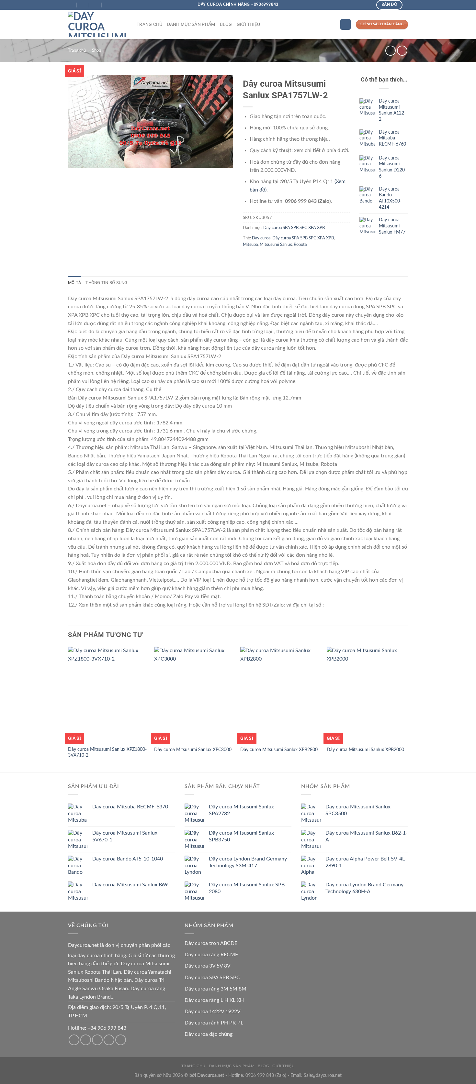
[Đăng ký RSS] (109, 1040)
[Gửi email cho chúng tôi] (85, 1040)
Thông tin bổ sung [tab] (106, 282)
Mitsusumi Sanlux (276, 244)
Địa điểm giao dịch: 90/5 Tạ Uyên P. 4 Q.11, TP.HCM (117, 1011)
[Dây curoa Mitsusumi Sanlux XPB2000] (367, 694)
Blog (226, 24)
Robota (300, 244)
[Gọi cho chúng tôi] (97, 1040)
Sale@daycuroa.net (323, 1075)
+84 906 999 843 (106, 1028)
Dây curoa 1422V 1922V (213, 1011)
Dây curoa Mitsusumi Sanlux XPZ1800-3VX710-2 (107, 752)
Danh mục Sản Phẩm (191, 24)
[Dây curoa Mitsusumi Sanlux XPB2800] (280, 694)
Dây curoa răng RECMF (211, 954)
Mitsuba (250, 244)
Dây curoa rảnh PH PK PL (214, 1022)
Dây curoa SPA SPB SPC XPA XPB (294, 228)
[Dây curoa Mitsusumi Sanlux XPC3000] (194, 694)
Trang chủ (150, 24)
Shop (96, 50)
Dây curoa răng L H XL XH (214, 1000)
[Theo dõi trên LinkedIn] (120, 1040)
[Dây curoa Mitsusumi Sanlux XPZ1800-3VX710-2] (108, 694)
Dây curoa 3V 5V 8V (208, 966)
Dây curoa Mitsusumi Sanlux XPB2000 (365, 749)
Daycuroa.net (83, 945)
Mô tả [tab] (74, 282)
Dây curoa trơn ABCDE (211, 943)
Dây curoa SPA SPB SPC (212, 977)
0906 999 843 (259, 1075)
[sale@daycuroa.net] (83, 5)
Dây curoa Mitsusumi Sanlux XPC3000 (193, 749)
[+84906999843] (108, 5)
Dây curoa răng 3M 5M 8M (215, 988)
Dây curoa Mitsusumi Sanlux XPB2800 (279, 749)
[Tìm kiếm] (345, 24)
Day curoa (261, 238)
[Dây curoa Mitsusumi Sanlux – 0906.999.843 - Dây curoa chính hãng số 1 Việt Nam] (97, 24)
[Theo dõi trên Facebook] (74, 1040)
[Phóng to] (76, 160)
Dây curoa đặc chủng (208, 1034)
